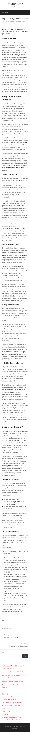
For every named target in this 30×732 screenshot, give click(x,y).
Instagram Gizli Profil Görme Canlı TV (13, 705)
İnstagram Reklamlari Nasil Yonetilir (12, 681)
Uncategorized (8, 628)
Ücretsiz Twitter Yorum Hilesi (11, 720)
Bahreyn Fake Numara (9, 697)
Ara (3, 652)
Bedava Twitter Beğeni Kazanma (12, 702)
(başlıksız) (5, 694)
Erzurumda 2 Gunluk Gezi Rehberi (12, 672)
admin (24, 21)
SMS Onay (5, 714)
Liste (3, 708)
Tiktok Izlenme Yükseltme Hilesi (11, 717)
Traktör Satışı (15, 4)
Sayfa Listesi (6, 711)
